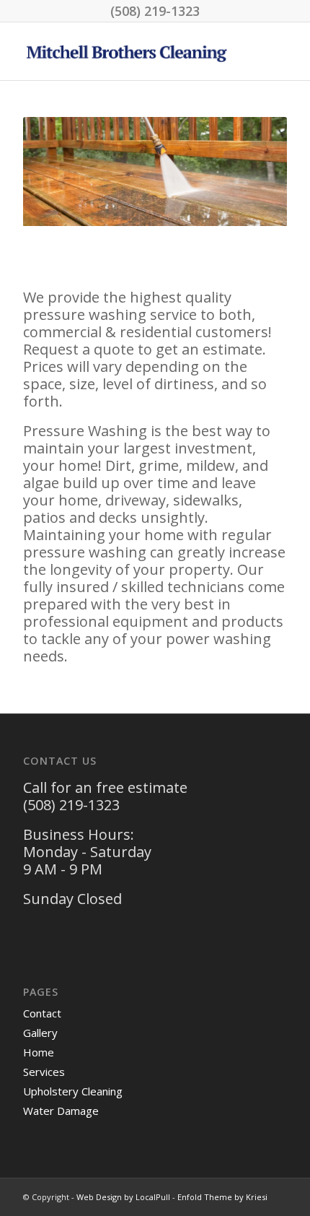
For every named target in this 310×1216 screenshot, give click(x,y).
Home (38, 1052)
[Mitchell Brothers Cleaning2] (128, 51)
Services (44, 1071)
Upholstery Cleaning (73, 1091)
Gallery (40, 1032)
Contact (42, 1013)
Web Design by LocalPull (123, 1196)
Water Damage (61, 1110)
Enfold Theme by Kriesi (222, 1196)
